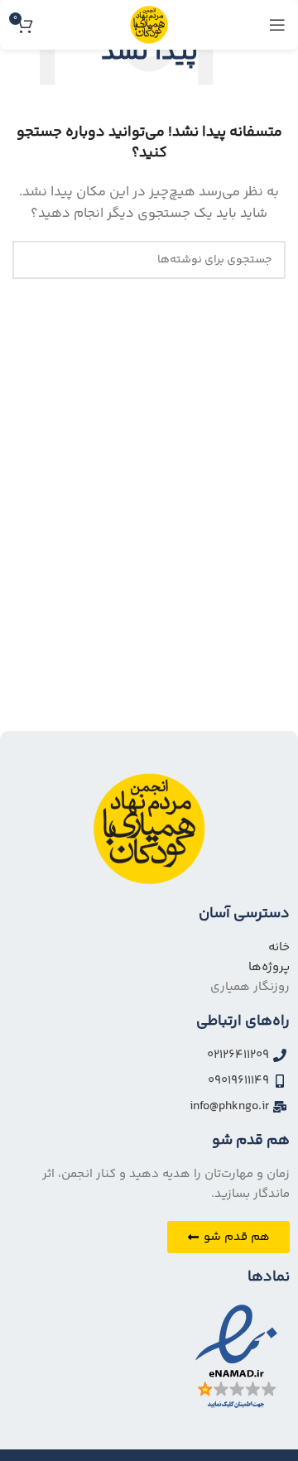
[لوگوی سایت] (149, 24)
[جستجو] (31, 260)
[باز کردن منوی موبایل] (277, 24)
